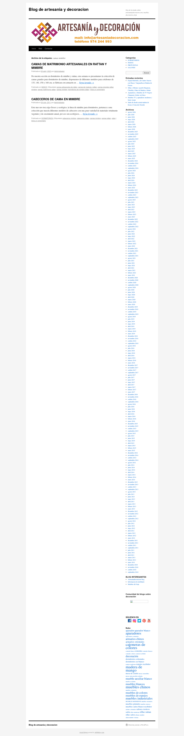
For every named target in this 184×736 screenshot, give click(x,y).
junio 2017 (131, 380)
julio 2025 (131, 144)
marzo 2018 (131, 358)
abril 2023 (131, 209)
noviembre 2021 (133, 251)
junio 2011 (131, 552)
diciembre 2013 (133, 482)
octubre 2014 (132, 458)
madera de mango (134, 668)
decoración (132, 656)
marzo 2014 (131, 475)
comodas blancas (147, 651)
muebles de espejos (137, 695)
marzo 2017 (131, 387)
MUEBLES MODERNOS (133, 701)
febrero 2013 (132, 506)
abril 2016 (131, 414)
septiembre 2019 (133, 314)
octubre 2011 (132, 545)
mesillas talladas (138, 676)
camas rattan (106, 118)
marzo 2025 (131, 153)
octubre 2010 (132, 569)
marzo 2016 (131, 416)
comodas (138, 650)
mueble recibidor (131, 681)
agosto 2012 (132, 521)
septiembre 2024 (133, 168)
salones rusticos (143, 709)
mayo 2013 (131, 499)
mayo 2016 (131, 411)
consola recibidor (141, 654)
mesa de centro (132, 673)
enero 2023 (131, 217)
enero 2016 (131, 421)
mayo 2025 (131, 148)
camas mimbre (62, 89)
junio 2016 (131, 409)
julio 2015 (131, 436)
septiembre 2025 (133, 139)
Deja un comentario (97, 89)
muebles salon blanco (135, 706)
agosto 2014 (132, 462)
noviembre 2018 (133, 338)
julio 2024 (131, 173)
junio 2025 (131, 146)
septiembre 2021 (133, 256)
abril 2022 (131, 239)
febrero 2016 (132, 419)
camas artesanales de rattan (67, 87)
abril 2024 (131, 180)
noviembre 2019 (133, 309)
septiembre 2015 (133, 431)
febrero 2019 (132, 331)
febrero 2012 (132, 535)
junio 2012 (131, 526)
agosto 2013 (132, 492)
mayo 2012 (131, 528)
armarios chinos (135, 639)
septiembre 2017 (133, 372)
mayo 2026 (131, 119)
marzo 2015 (131, 445)
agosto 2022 (132, 229)
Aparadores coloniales (132, 636)
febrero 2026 (132, 127)
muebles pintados (133, 703)
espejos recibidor (143, 664)
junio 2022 (131, 234)
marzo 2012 (131, 533)
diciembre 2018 (133, 336)
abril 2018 (131, 355)
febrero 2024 (132, 185)
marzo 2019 (131, 329)
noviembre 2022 (133, 222)
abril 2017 (131, 385)
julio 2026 (131, 114)
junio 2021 (131, 263)
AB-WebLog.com (99, 732)
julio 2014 (131, 465)
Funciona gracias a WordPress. (138, 725)
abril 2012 (131, 531)
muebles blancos (135, 684)
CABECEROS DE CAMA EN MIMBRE (55, 99)
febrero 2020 (132, 302)
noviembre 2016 (133, 397)
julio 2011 (131, 550)
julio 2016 (131, 406)
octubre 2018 (132, 341)
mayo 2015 (131, 441)
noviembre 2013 (133, 484)
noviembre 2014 (133, 455)
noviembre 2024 (133, 163)
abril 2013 (131, 501)
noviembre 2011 (133, 543)
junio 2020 (131, 292)
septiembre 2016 (133, 402)
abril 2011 (131, 555)
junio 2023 (131, 204)
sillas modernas (135, 712)
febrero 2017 (132, 389)
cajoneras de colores (135, 646)
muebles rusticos (145, 704)
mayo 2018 (131, 353)
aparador (130, 630)
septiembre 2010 (133, 572)
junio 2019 (131, 321)
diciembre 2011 (133, 540)
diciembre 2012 (133, 511)
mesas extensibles (144, 673)
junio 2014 (131, 467)
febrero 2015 (132, 448)
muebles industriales (139, 698)
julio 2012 (131, 523)
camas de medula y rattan (87, 87)
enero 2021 (131, 275)
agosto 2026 (132, 112)
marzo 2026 (131, 124)
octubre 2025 (132, 136)
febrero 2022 (132, 243)
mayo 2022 (131, 236)
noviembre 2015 (133, 426)
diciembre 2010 (133, 565)
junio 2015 (131, 438)
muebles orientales (147, 701)
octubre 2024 (132, 166)
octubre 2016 (132, 399)
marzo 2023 (131, 212)
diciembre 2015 (133, 423)
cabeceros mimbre (69, 118)
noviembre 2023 (133, 192)
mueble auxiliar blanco (139, 678)
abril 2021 (131, 268)
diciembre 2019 (133, 307)
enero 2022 (131, 246)
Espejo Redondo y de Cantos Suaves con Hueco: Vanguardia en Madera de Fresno (140, 82)
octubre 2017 (132, 370)
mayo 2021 (131, 265)
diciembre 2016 (133, 394)
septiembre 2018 (133, 343)
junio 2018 (131, 350)
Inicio (34, 48)
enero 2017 (131, 392)
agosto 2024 (132, 170)
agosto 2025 (132, 141)
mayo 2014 (131, 470)
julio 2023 (131, 202)
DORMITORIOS (47, 118)
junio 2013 (131, 496)
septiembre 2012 (133, 518)
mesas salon (129, 676)
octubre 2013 (132, 487)
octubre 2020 (132, 282)
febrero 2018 (132, 360)
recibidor (148, 706)
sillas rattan (145, 711)
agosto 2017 (132, 375)
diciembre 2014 (133, 453)
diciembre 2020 (133, 277)
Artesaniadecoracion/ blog (136, 579)
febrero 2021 (132, 273)
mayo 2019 (131, 324)
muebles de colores (136, 692)
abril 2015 (131, 443)
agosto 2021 (132, 258)
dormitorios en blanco (135, 661)
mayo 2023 (131, 207)
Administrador (59, 71)
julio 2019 (131, 319)
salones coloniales (131, 709)
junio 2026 (131, 117)
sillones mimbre (139, 715)
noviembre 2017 (133, 368)
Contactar (48, 48)
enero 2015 (131, 450)
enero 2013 (131, 509)
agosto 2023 (132, 200)
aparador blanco (142, 630)
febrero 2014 (132, 477)
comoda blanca (130, 651)
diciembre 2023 (133, 190)
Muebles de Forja (133, 584)
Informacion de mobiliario (136, 582)
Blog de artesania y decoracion (58, 9)
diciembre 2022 (133, 219)
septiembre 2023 (133, 197)
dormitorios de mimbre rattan (78, 89)
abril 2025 (131, 151)
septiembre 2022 (133, 226)
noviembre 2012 (133, 514)
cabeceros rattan (83, 118)
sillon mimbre (130, 717)
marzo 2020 (131, 299)
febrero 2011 (132, 560)
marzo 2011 (131, 557)
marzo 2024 (131, 183)
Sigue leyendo (86, 82)
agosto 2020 (132, 287)
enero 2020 (131, 304)
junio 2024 (131, 175)
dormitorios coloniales (135, 659)
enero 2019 (131, 333)
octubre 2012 (132, 516)
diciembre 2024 (133, 161)
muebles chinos (138, 686)
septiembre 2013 (133, 489)
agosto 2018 (132, 346)
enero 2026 (131, 129)
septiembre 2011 (133, 548)
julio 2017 (131, 377)
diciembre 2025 (133, 131)
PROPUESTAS (133, 65)
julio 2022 (131, 231)
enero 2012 (131, 538)
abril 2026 (131, 122)
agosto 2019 (132, 316)
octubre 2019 (132, 312)
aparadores (133, 633)
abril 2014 (131, 472)
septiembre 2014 (133, 460)
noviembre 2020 (133, 280)
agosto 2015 (132, 433)
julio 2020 (131, 290)
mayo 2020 (131, 295)
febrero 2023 (132, 214)
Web (40, 48)
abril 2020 (131, 297)
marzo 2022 (131, 241)
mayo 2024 (131, 178)
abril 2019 (131, 326)
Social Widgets (84, 732)
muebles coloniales (131, 690)
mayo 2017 (131, 382)
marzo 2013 (131, 504)
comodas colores (130, 654)
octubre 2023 (132, 195)
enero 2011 (131, 562)
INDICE (44, 87)
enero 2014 (131, 479)
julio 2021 (131, 260)
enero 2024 (131, 187)
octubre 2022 (132, 224)
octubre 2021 (132, 253)
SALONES (131, 67)
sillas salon (130, 714)
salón (128, 712)
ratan (114, 118)
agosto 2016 (132, 404)
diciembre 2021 (133, 248)
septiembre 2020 (133, 285)
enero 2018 (131, 363)
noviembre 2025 (133, 134)
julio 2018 (131, 348)
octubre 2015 (132, 428)
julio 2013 (131, 494)
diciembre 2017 (133, 365)
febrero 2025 (132, 156)
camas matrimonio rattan (47, 89)
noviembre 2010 (133, 567)
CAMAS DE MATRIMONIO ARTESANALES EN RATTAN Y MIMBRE (69, 66)
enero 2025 (131, 158)
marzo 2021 (131, 270)
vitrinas (136, 717)
